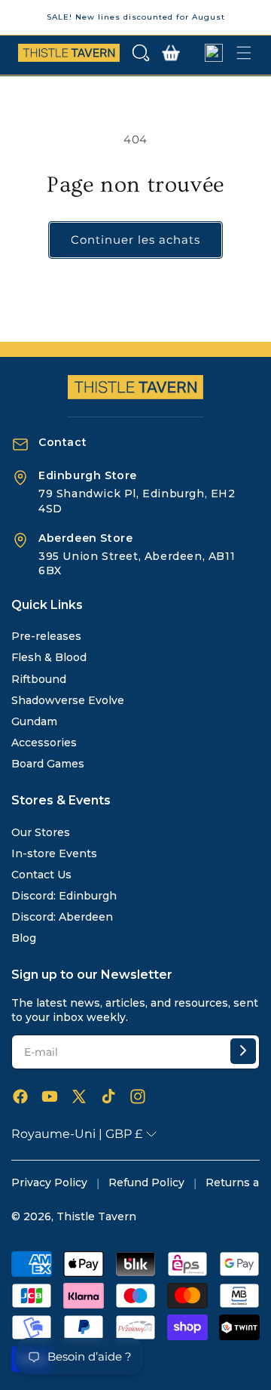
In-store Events (54, 853)
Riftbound (38, 679)
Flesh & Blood (49, 657)
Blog (23, 938)
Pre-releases (46, 636)
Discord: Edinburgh (64, 896)
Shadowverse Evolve (67, 700)
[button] (141, 53)
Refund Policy (146, 1182)
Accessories (44, 742)
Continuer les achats (135, 239)
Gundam (34, 721)
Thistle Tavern (96, 1216)
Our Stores (40, 832)
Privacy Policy (49, 1182)
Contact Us (41, 874)
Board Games (47, 763)
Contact (62, 442)
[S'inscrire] (243, 1051)
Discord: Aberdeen (62, 917)
